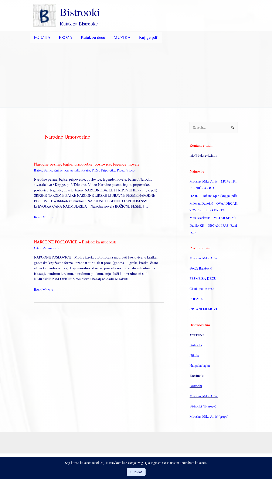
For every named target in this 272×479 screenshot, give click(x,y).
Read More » (43, 217)
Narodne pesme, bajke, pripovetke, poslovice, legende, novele (87, 164)
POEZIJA (42, 37)
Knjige (58, 170)
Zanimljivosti (51, 248)
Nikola (194, 355)
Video (130, 170)
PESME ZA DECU (203, 278)
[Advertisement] (136, 75)
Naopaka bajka (200, 365)
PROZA (65, 37)
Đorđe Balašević (201, 268)
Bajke (38, 170)
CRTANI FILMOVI (203, 309)
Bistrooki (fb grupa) (203, 406)
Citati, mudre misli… (204, 288)
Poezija (85, 170)
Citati (37, 248)
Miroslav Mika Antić (204, 258)
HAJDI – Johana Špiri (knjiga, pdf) (213, 195)
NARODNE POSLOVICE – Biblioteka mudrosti (75, 242)
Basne (48, 170)
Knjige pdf (148, 37)
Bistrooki (80, 11)
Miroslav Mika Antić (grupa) (209, 416)
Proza (121, 170)
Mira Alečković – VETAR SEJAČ (213, 217)
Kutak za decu (93, 37)
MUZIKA (122, 37)
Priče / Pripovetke (103, 170)
